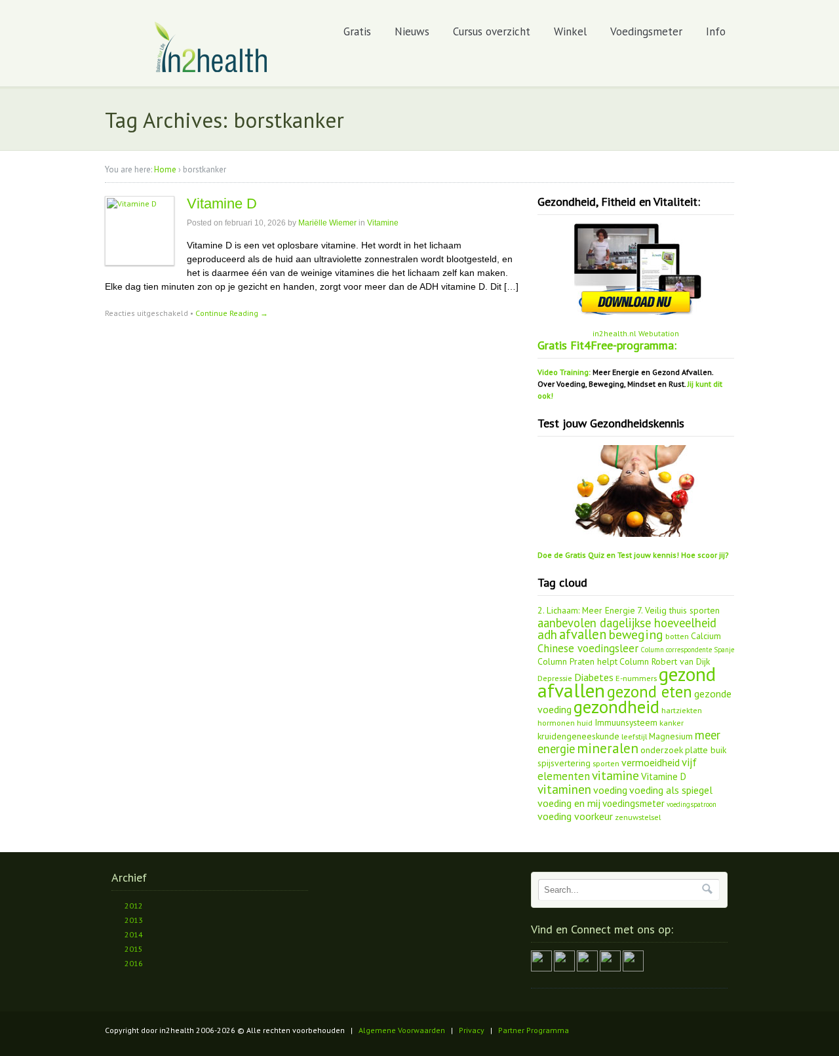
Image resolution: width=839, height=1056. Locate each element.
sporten (606, 763)
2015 (134, 949)
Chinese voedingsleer (587, 648)
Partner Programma (533, 1030)
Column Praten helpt (577, 661)
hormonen (556, 722)
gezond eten (649, 691)
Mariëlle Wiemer (327, 222)
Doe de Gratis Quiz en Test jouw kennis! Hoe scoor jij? (633, 555)
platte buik (705, 750)
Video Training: (564, 372)
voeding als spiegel (670, 789)
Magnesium (671, 736)
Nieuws (412, 31)
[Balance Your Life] (211, 70)
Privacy (471, 1030)
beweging (635, 634)
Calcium (706, 636)
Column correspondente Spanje (687, 649)
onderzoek (661, 750)
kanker (671, 722)
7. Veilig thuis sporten (678, 610)
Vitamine (383, 222)
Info (716, 31)
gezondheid (616, 706)
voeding (610, 789)
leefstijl (634, 736)
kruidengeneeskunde (578, 736)
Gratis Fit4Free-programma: (606, 345)
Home (165, 169)
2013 (134, 920)
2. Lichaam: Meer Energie (586, 610)
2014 (134, 934)
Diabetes (594, 677)
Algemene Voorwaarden (402, 1030)
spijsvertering (564, 763)
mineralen (607, 748)
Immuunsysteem (626, 722)
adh (547, 634)
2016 (134, 963)
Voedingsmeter (646, 31)
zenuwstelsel (638, 817)
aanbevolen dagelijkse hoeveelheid (626, 623)
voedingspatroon (691, 804)
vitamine (615, 775)
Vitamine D (222, 203)
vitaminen (564, 789)
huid (585, 722)
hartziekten (681, 710)
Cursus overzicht (491, 31)
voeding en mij (568, 803)
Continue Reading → (231, 313)
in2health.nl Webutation (636, 333)
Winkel (570, 31)
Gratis (357, 31)
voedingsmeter (633, 803)
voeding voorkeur (575, 816)
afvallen (582, 634)
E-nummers (636, 678)
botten (677, 636)
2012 (134, 905)
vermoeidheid (650, 762)
